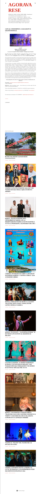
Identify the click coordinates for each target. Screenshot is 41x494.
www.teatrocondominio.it (13, 82)
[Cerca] (35, 3)
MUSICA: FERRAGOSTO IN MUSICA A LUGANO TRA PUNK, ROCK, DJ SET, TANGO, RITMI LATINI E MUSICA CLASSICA (19, 303)
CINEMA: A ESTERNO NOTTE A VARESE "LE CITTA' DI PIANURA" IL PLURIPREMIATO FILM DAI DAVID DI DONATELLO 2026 (19, 469)
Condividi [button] (6, 98)
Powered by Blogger (21, 490)
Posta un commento (12, 160)
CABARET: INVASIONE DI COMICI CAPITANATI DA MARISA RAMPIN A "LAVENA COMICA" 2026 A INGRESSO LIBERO (20, 275)
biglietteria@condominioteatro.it (28, 94)
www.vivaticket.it (31, 90)
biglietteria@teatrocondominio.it (23, 82)
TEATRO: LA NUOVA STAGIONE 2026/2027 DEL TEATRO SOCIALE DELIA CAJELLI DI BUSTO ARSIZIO (19, 189)
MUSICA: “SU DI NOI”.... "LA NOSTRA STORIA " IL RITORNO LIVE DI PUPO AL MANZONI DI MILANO (20, 333)
